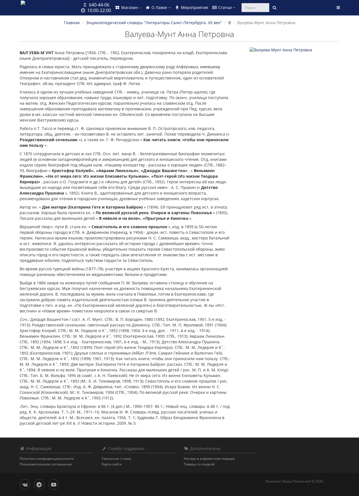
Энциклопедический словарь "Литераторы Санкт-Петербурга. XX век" (154, 22)
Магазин (129, 7)
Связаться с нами (116, 458)
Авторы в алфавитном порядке (209, 458)
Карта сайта (112, 464)
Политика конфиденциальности (47, 458)
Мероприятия (194, 7)
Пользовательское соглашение (46, 464)
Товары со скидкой (199, 464)
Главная (72, 22)
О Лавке (159, 7)
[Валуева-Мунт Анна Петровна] (294, 50)
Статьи (225, 7)
